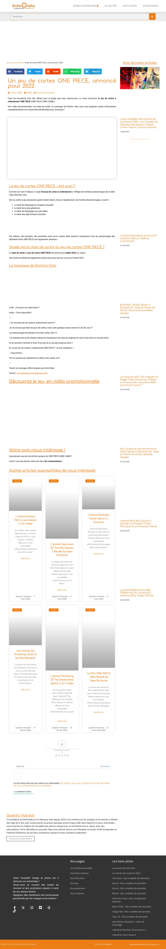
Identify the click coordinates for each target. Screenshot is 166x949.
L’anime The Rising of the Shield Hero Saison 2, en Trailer (62, 680)
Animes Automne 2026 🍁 (86, 6)
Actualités (111, 6)
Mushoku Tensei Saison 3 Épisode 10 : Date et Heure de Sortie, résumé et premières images (137, 308)
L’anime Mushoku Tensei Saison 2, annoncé (98, 518)
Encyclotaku (130, 6)
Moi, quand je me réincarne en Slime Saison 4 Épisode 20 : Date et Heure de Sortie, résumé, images (139, 452)
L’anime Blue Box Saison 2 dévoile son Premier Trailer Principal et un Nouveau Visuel (138, 524)
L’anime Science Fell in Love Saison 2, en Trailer (25, 520)
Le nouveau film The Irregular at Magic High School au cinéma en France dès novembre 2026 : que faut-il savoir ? (139, 381)
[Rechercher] (152, 16)
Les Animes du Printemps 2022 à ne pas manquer (25, 654)
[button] (15, 71)
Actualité (19, 63)
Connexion (105, 766)
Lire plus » (25, 558)
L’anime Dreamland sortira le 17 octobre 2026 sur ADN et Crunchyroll (138, 238)
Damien (151, 945)
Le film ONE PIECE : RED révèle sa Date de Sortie (98, 677)
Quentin (144, 945)
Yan (157, 945)
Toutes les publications (20, 839)
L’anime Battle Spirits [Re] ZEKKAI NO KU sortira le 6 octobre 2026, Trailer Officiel (136, 593)
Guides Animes (150, 6)
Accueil (9, 63)
